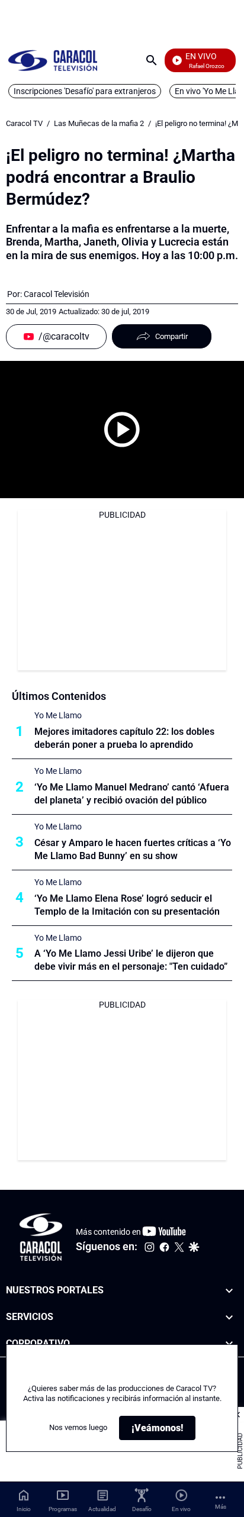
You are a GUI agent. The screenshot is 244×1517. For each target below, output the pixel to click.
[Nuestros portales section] (229, 1290)
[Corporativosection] (229, 1344)
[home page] (52, 60)
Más (220, 1506)
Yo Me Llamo (58, 715)
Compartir (171, 336)
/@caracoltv (63, 336)
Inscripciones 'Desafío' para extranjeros (85, 91)
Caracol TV (24, 123)
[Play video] (122, 429)
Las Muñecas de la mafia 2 (99, 123)
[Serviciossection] (229, 1317)
